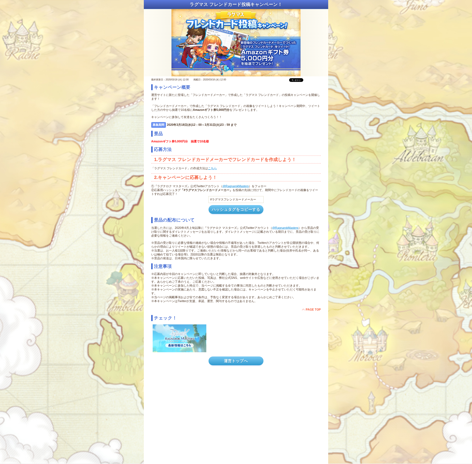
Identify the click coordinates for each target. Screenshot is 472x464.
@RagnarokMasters (236, 186)
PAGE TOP (313, 309)
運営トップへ (236, 361)
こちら (212, 168)
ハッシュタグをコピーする (236, 209)
